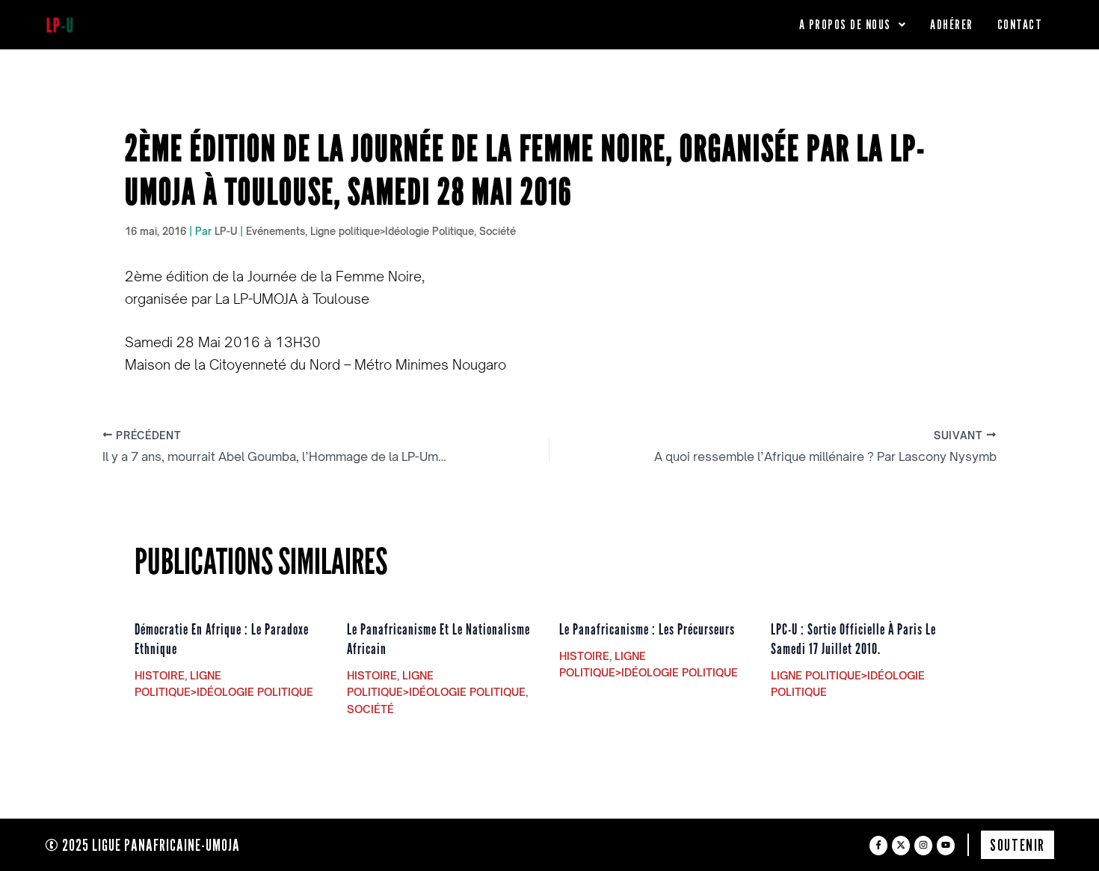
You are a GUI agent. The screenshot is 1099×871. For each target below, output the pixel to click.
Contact (1020, 24)
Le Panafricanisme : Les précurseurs (647, 629)
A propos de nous (845, 24)
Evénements (275, 231)
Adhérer (951, 24)
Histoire (160, 675)
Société (497, 231)
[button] (853, 24)
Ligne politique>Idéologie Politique (392, 231)
